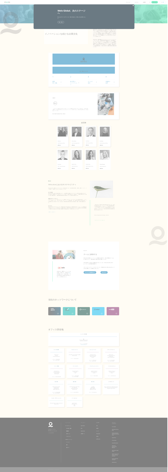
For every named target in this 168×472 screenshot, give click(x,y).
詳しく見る (61, 22)
